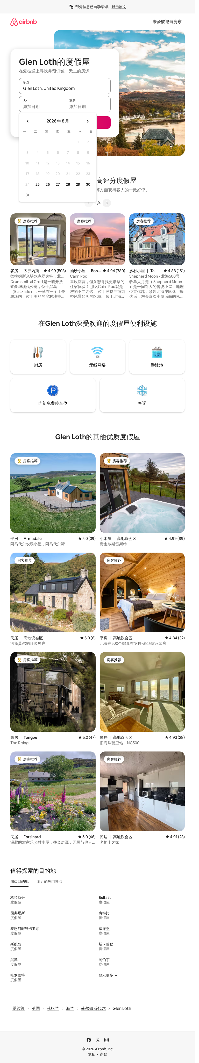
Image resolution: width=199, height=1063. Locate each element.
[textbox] (42, 106)
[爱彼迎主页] (23, 21)
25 (37, 184)
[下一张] (107, 203)
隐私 (91, 1054)
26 (48, 184)
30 (88, 184)
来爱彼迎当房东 (167, 21)
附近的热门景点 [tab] (49, 881)
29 (78, 184)
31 (27, 195)
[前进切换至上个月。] (28, 121)
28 (68, 184)
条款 (103, 1054)
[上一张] (88, 203)
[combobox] (64, 88)
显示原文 (119, 6)
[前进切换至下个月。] (87, 121)
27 (58, 184)
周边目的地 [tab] (19, 881)
